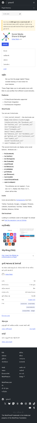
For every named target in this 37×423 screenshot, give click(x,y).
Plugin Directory (6, 8)
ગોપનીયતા (5, 362)
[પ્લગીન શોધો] (20, 14)
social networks (31, 307)
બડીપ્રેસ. (4, 391)
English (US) (31, 299)
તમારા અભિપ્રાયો (7, 329)
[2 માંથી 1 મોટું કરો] (15, 230)
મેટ (2, 385)
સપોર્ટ (5, 69)
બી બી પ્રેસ (5, 388)
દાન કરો (21, 373)
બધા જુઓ (32, 329)
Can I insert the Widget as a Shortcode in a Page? (10, 256)
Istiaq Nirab (15, 39)
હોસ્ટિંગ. (4, 359)
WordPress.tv (6, 376)
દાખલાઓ (22, 362)
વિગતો (5, 51)
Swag (22, 376)
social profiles (26, 310)
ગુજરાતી (8, 399)
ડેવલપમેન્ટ (7, 64)
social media (31, 303)
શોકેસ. (21, 352)
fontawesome (20, 200)
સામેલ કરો (22, 367)
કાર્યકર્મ (21, 370)
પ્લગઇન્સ (22, 359)
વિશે (3, 352)
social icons (24, 303)
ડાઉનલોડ (5, 44)
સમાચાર (4, 356)
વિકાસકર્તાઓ (5, 373)
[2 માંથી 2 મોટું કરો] (33, 230)
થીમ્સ (21, 356)
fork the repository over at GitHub (15, 220)
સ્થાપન (6, 60)
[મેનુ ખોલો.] (34, 2)
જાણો (3, 367)
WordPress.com (7, 382)
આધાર (3, 370)
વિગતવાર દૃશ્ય (6, 316)
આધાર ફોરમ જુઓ (7, 342)
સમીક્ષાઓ (6, 55)
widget (33, 310)
